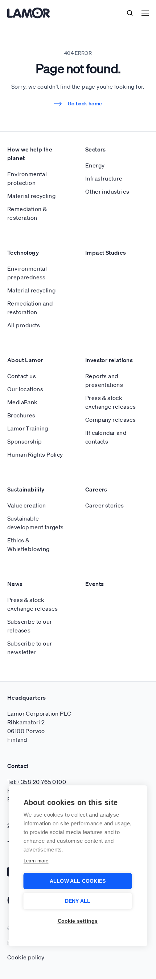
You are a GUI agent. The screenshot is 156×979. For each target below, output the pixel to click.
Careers (96, 489)
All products (23, 325)
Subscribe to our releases (29, 626)
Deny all (78, 901)
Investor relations (109, 360)
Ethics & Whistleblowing (28, 545)
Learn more (36, 860)
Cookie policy (25, 957)
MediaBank (22, 402)
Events (94, 583)
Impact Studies (105, 252)
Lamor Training (27, 428)
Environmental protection (27, 178)
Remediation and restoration (30, 308)
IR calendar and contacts (105, 437)
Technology (23, 252)
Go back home (85, 103)
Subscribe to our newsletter (29, 648)
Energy (94, 165)
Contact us (21, 376)
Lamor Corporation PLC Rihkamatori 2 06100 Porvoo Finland (39, 726)
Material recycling (31, 195)
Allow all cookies (78, 881)
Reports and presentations (104, 380)
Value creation (26, 505)
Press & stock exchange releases (110, 402)
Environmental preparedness (27, 273)
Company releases (110, 419)
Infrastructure (104, 178)
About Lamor (25, 360)
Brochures (21, 415)
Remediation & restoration (27, 213)
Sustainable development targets (35, 523)
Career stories (104, 505)
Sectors (95, 149)
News (15, 583)
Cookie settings (78, 921)
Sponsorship (24, 441)
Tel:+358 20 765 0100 (36, 781)
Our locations (25, 389)
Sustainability (26, 489)
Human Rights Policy (35, 454)
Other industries (107, 191)
